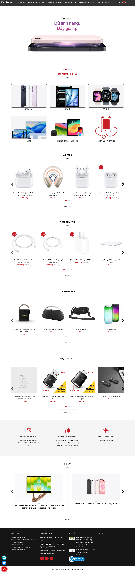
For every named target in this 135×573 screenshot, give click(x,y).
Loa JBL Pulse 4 (111, 329)
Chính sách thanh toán (18, 550)
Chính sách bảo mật (17, 542)
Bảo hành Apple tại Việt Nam (29, 440)
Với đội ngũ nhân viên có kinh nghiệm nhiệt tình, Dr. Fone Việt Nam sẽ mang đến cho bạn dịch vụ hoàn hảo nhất (67, 443)
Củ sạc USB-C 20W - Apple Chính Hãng (82, 260)
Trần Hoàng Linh (22, 491)
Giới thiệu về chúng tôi (18, 537)
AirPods (67, 155)
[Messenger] (4, 563)
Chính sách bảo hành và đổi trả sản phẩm (24, 540)
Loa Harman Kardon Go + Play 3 (53, 329)
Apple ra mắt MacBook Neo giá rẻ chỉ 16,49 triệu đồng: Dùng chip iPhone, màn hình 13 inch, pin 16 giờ (36, 484)
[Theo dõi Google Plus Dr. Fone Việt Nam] (47, 558)
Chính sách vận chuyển (106, 440)
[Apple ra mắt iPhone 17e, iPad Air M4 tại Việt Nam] (72, 550)
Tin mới (67, 464)
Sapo (81, 569)
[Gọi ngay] (4, 569)
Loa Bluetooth (67, 291)
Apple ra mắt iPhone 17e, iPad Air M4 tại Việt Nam (90, 483)
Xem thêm (32, 503)
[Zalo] (4, 557)
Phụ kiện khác (67, 358)
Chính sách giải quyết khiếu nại (20, 547)
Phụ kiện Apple (67, 222)
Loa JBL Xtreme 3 (82, 329)
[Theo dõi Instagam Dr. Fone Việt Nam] (51, 558)
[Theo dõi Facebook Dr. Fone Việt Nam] (42, 558)
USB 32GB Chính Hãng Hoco (111, 396)
